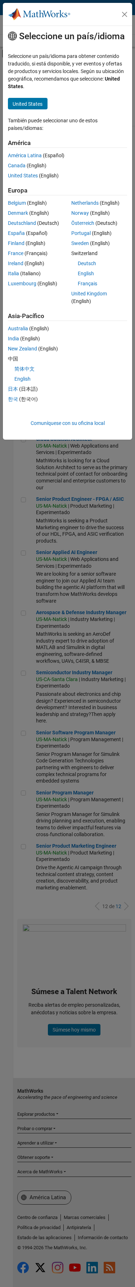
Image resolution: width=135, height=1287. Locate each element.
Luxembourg (22, 283)
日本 (13, 389)
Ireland (15, 263)
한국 (13, 399)
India (13, 338)
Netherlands (85, 203)
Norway (80, 213)
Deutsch (87, 263)
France (15, 253)
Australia (18, 328)
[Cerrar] (125, 14)
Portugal (81, 233)
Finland (16, 243)
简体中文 (24, 369)
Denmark (18, 213)
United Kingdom (89, 293)
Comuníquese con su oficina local (68, 423)
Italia (13, 273)
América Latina (25, 155)
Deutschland (22, 223)
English (86, 273)
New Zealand (22, 349)
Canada (17, 165)
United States (23, 175)
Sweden (80, 243)
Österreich (82, 223)
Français (87, 283)
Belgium (17, 203)
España (16, 233)
